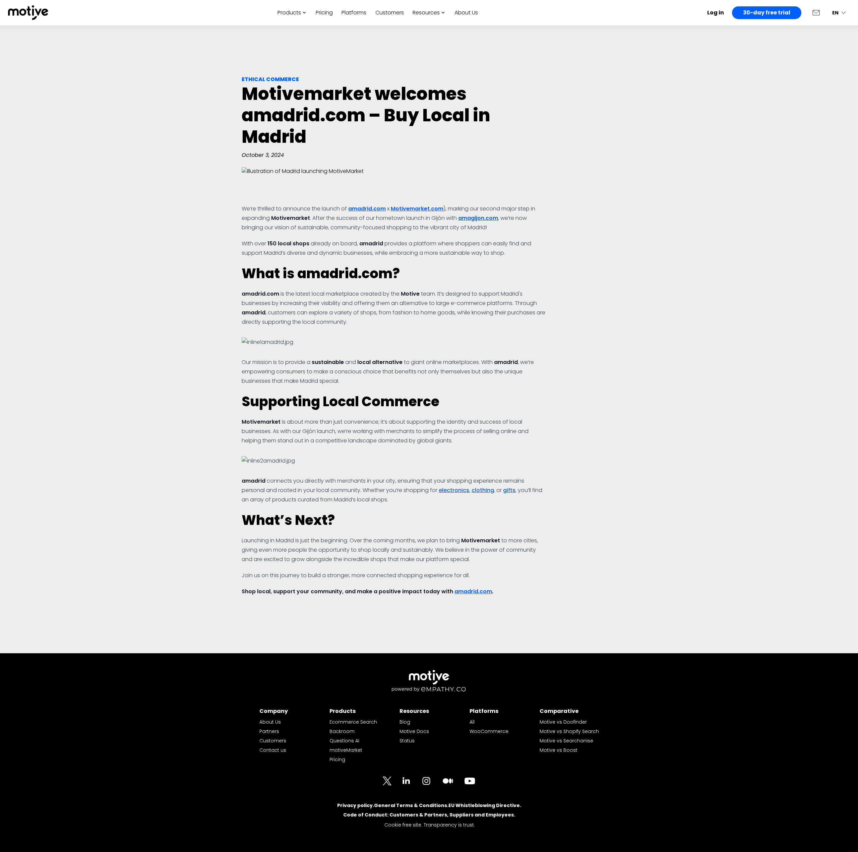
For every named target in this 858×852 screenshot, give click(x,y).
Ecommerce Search (353, 722)
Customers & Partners (418, 814)
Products (289, 12)
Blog (405, 722)
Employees (500, 814)
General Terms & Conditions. (411, 805)
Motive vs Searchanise (566, 740)
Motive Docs (414, 731)
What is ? (321, 273)
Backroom (342, 731)
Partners (269, 731)
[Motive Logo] (28, 12)
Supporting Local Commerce (340, 401)
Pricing (324, 12)
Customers (389, 12)
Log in (715, 12)
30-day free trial (766, 12)
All (472, 722)
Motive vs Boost (558, 750)
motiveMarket (345, 750)
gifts (509, 490)
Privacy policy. (355, 805)
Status (407, 740)
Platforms (354, 12)
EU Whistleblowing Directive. (484, 805)
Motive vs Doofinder (563, 722)
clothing (483, 490)
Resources (426, 12)
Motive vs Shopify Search (569, 731)
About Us (466, 12)
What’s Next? (288, 520)
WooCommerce (489, 731)
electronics (454, 490)
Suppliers (461, 814)
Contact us (272, 750)
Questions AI (344, 740)
